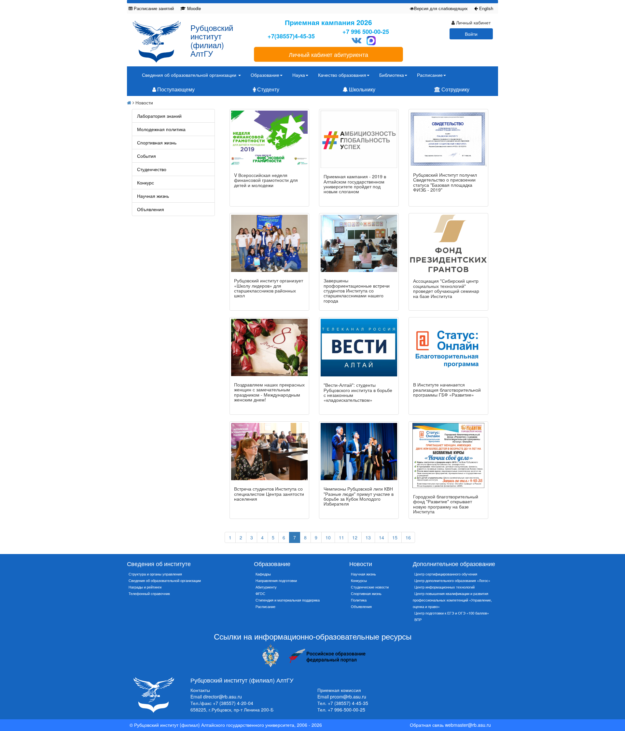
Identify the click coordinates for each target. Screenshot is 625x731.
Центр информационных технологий (444, 586)
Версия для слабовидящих (441, 8)
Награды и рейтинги (145, 586)
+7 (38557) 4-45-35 (348, 703)
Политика (359, 599)
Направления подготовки (276, 580)
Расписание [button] (430, 75)
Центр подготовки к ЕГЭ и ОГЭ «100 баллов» (451, 613)
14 (381, 537)
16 (408, 537)
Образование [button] (265, 75)
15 (394, 537)
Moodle (193, 8)
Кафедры (263, 573)
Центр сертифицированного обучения (445, 573)
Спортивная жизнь (156, 142)
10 (328, 537)
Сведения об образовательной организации (165, 580)
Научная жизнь (153, 196)
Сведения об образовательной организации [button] (190, 75)
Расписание (265, 606)
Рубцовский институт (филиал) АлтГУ (211, 40)
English (485, 8)
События (146, 156)
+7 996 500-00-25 (365, 32)
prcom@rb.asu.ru (348, 696)
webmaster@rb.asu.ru (468, 725)
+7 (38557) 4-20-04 (233, 703)
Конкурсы (359, 580)
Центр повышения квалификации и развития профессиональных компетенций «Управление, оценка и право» (452, 600)
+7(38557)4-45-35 (291, 36)
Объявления (150, 209)
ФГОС (260, 593)
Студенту (267, 89)
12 (354, 537)
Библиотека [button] (391, 75)
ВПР (418, 619)
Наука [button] (298, 75)
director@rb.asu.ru (222, 696)
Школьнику (361, 89)
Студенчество (151, 169)
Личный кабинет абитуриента (328, 54)
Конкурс (145, 182)
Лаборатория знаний (159, 116)
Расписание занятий (153, 8)
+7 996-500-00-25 (346, 709)
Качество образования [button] (342, 75)
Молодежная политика (161, 129)
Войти (471, 34)
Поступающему (175, 89)
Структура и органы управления (155, 573)
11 (341, 537)
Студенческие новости (370, 586)
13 (368, 537)
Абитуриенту (266, 586)
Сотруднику (454, 89)
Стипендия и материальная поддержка (288, 599)
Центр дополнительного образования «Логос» (452, 580)
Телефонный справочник (149, 593)
